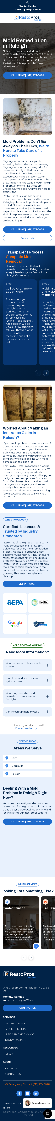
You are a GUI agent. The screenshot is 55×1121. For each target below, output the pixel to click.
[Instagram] (28, 1094)
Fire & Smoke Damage (19, 1034)
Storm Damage (15, 1040)
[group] (21, 922)
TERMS (7, 1107)
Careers (11, 1068)
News (9, 1054)
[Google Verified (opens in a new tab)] (15, 624)
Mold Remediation (18, 1029)
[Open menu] (7, 18)
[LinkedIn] (36, 1094)
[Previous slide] (24, 957)
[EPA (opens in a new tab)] (15, 603)
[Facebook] (19, 1094)
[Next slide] (46, 373)
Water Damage (15, 1023)
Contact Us (13, 1074)
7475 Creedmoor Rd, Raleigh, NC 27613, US (26, 989)
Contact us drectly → (27, 728)
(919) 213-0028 (41, 1084)
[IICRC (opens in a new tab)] (40, 603)
